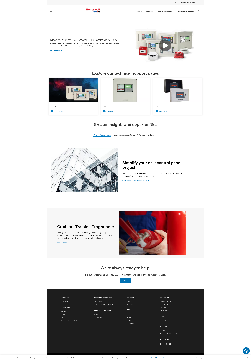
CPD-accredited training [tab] (147, 135)
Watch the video (56, 50)
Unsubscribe (164, 310)
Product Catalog (66, 301)
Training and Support (185, 11)
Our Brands (130, 323)
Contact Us (125, 280)
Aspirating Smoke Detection (70, 321)
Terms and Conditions (163, 358)
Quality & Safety (165, 327)
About (129, 314)
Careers (129, 301)
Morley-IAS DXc (66, 311)
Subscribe (163, 307)
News (129, 320)
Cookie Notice (149, 358)
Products (138, 11)
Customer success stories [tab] (124, 135)
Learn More (62, 242)
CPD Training (98, 317)
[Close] (248, 357)
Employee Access (165, 304)
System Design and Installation (104, 304)
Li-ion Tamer (65, 324)
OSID (62, 317)
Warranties (163, 330)
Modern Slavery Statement (168, 333)
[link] (73, 90)
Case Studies (98, 301)
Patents (162, 324)
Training (96, 314)
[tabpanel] (125, 173)
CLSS (63, 314)
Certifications (164, 321)
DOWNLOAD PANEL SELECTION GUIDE (136, 180)
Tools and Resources (165, 11)
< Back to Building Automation (186, 2)
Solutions (149, 11)
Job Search (130, 304)
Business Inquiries (166, 301)
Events (129, 317)
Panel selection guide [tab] (102, 135)
